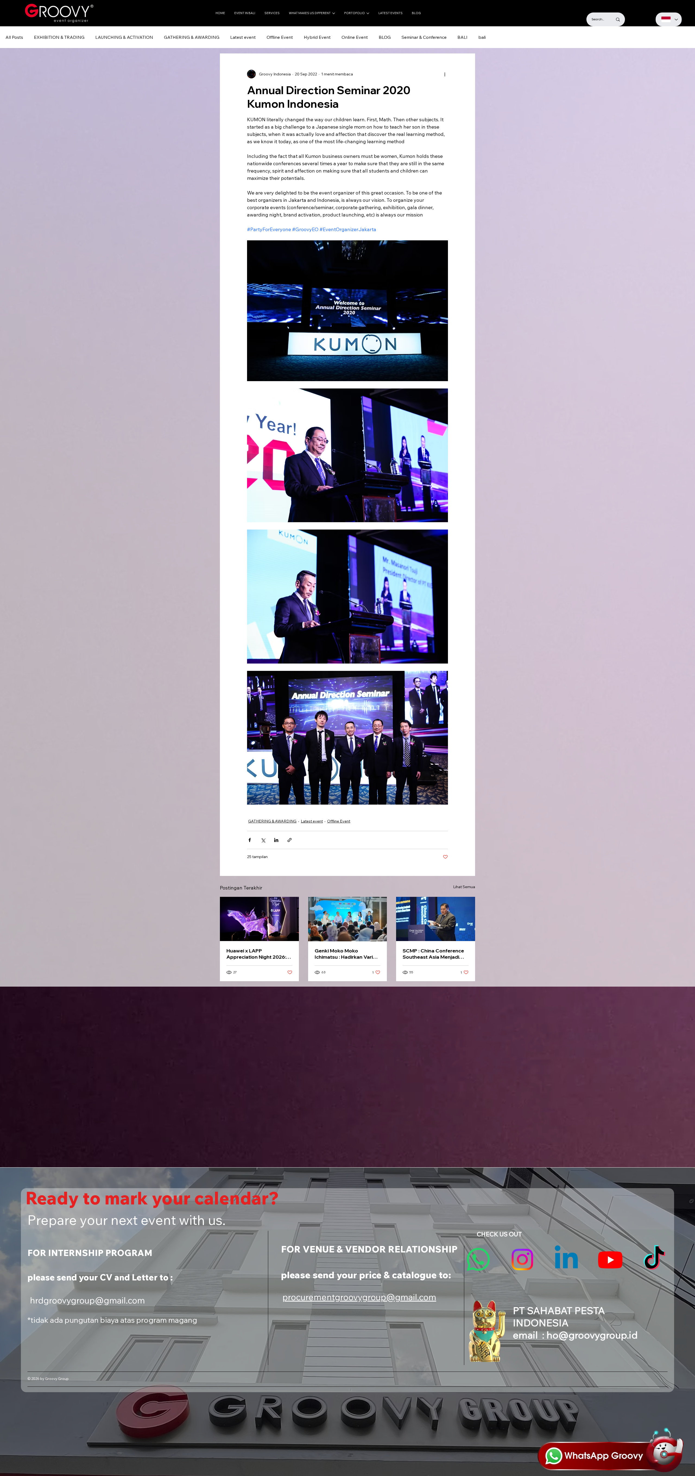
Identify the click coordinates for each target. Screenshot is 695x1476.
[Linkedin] (566, 1259)
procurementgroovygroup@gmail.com (359, 1297)
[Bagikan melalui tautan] (289, 840)
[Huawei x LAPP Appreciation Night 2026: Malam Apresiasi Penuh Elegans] (259, 919)
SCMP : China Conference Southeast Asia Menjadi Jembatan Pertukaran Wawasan (433, 954)
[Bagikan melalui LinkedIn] (276, 840)
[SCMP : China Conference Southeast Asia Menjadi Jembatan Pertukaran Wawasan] (435, 919)
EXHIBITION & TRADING (59, 37)
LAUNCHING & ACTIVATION (124, 37)
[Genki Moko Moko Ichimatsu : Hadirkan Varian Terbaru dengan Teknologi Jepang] (347, 919)
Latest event (243, 37)
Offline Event (280, 37)
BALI (462, 37)
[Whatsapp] (478, 1259)
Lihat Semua (464, 886)
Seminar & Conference (424, 37)
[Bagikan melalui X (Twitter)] (263, 840)
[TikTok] (654, 1259)
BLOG (385, 37)
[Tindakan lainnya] (444, 74)
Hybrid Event (317, 37)
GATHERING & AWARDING (191, 37)
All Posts (14, 37)
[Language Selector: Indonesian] (669, 19)
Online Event (355, 37)
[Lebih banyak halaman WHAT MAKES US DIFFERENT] (333, 13)
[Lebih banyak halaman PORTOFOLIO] (368, 13)
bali (482, 37)
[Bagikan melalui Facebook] (249, 840)
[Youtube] (610, 1259)
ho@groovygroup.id (592, 1335)
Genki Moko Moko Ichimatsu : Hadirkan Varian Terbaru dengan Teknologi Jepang (347, 954)
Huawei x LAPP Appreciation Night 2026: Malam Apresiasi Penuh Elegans (256, 954)
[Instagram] (522, 1259)
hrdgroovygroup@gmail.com (87, 1300)
